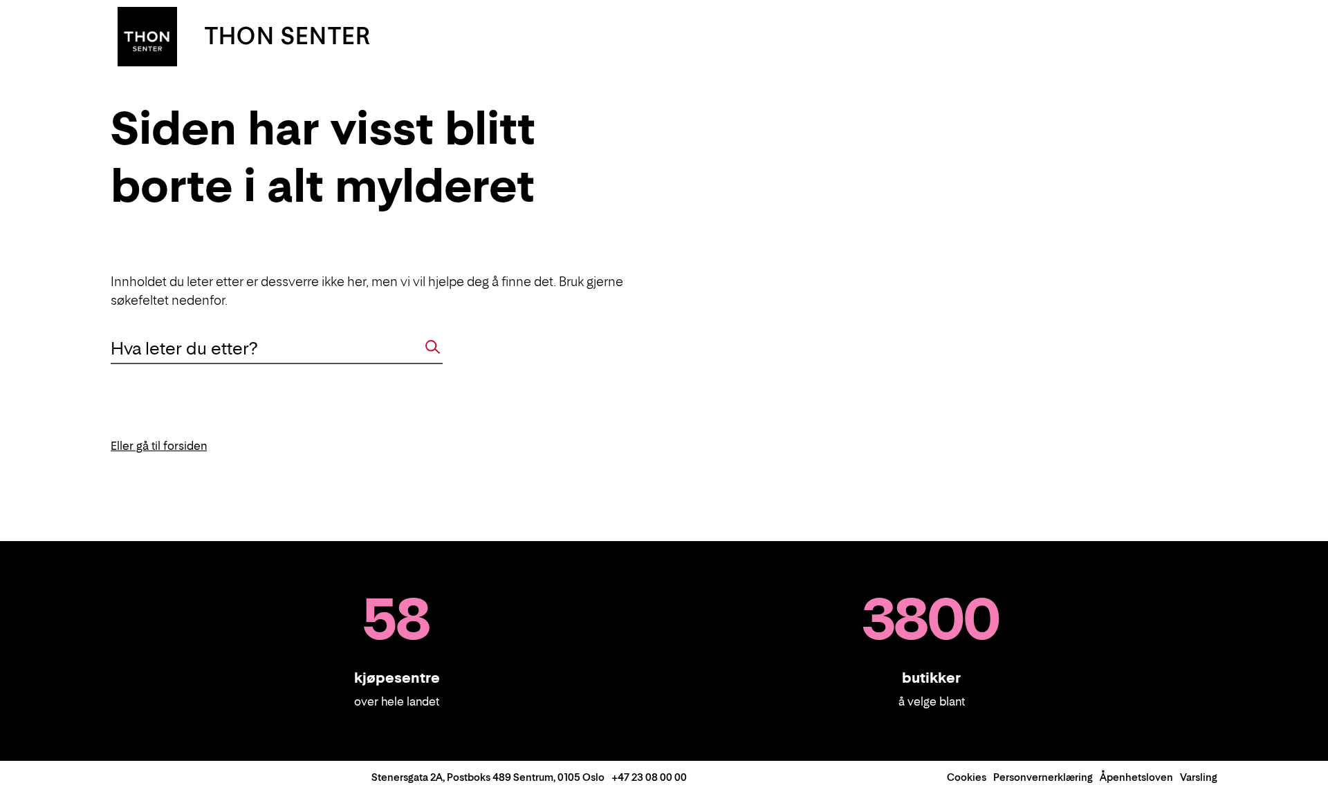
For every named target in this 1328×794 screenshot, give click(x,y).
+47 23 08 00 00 (649, 777)
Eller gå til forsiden (159, 446)
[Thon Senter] (147, 35)
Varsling (1198, 777)
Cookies (966, 777)
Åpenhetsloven (1136, 777)
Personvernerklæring (1043, 777)
